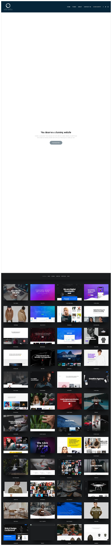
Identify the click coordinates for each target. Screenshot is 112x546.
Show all (44, 276)
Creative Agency (96, 390)
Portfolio (63, 276)
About (80, 6)
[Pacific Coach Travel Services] (8, 7)
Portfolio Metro (69, 390)
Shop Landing (96, 521)
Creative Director (96, 368)
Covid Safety (97, 6)
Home (68, 6)
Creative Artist (42, 455)
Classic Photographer (16, 477)
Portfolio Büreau (69, 455)
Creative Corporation (43, 434)
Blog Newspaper (42, 346)
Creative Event (16, 543)
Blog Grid (42, 543)
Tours (74, 6)
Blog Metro (69, 434)
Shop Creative (96, 346)
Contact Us (87, 6)
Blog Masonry (69, 368)
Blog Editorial (16, 455)
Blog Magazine (69, 324)
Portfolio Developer (42, 390)
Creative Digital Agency (69, 303)
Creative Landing (96, 303)
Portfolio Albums (15, 412)
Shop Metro (96, 499)
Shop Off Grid (16, 499)
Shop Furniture (16, 521)
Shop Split (69, 543)
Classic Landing (69, 346)
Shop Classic (96, 477)
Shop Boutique (16, 324)
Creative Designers (96, 455)
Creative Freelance (69, 412)
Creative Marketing (96, 324)
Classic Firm (42, 303)
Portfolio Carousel (96, 434)
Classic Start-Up (42, 324)
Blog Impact (96, 412)
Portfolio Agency (15, 346)
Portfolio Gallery (42, 499)
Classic (53, 276)
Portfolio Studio (15, 368)
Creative (58, 276)
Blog (49, 276)
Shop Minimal (96, 543)
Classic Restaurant (69, 499)
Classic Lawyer (15, 390)
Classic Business (42, 477)
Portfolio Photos (69, 477)
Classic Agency (16, 303)
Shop (68, 276)
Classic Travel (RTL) (43, 521)
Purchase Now (56, 142)
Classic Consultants (69, 521)
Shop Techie (42, 368)
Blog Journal (42, 412)
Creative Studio (15, 434)
